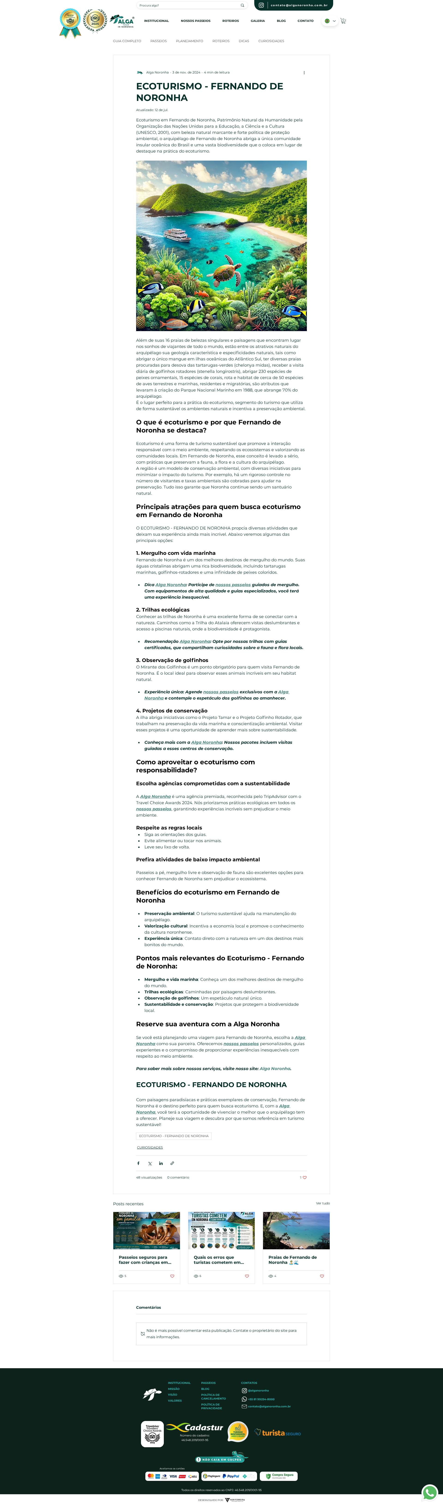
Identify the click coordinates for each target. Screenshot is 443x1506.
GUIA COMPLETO (127, 41)
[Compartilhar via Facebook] (138, 1163)
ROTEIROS (221, 41)
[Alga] (261, 5)
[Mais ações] (304, 72)
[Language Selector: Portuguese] (329, 21)
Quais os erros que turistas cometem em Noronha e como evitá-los (218, 1260)
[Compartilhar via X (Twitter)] (149, 1163)
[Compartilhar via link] (172, 1163)
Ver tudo (323, 1203)
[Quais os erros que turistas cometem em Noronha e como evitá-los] (221, 1230)
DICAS (244, 41)
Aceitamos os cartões (172, 1468)
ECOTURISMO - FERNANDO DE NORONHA (174, 1136)
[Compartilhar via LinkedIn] (161, 1163)
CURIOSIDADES (271, 41)
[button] (343, 21)
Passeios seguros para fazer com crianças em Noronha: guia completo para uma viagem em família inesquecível (145, 1260)
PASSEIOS (158, 41)
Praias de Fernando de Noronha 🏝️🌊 (293, 1260)
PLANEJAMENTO (189, 41)
